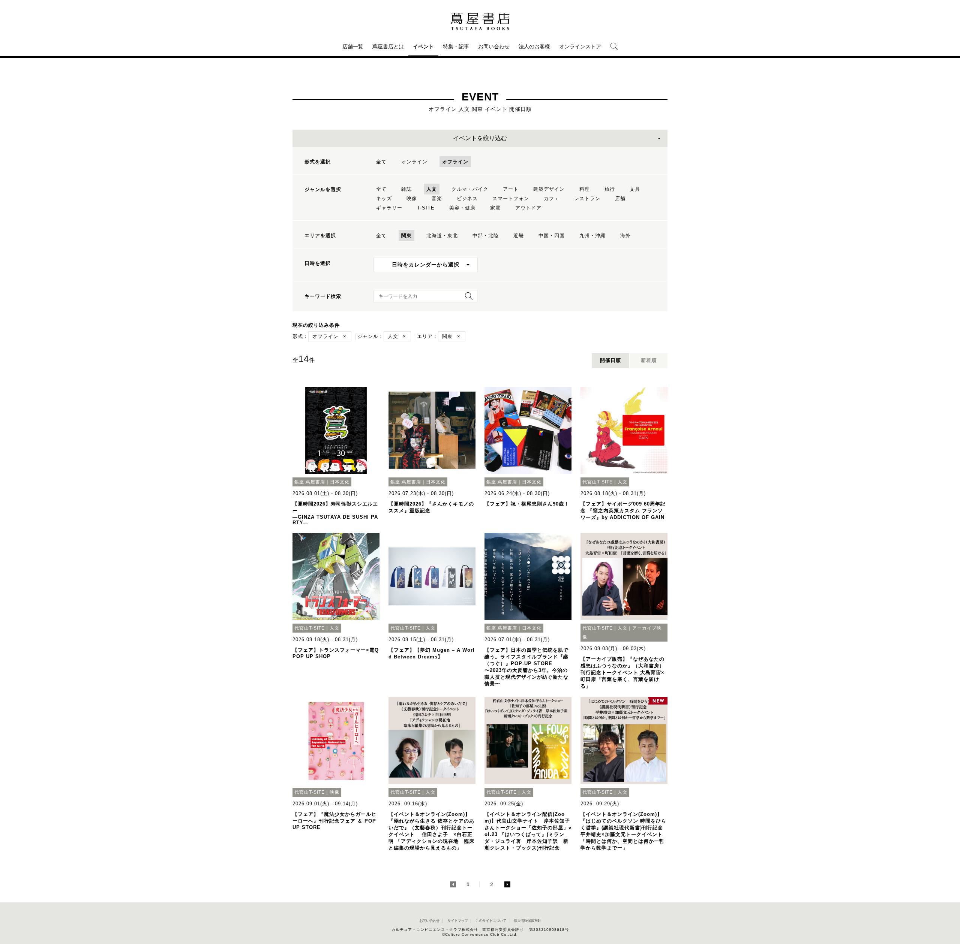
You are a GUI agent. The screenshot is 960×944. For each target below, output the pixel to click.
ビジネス (467, 198)
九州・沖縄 (592, 235)
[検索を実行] (466, 298)
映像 (411, 198)
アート (511, 189)
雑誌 (406, 189)
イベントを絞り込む (480, 138)
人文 (431, 189)
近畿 (518, 235)
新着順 (649, 360)
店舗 (620, 198)
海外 (625, 235)
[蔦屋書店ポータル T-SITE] (480, 21)
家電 (495, 208)
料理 (584, 189)
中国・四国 (551, 235)
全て (381, 162)
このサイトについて (491, 921)
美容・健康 (462, 208)
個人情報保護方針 (527, 921)
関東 (406, 235)
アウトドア (528, 208)
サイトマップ (457, 921)
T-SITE (426, 208)
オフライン (455, 162)
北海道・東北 (442, 235)
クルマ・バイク (470, 189)
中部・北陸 (485, 235)
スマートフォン (510, 198)
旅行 (609, 189)
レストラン (587, 198)
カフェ (552, 198)
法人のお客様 (534, 46)
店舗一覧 (352, 46)
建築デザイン (549, 189)
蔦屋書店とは (388, 46)
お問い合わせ (494, 46)
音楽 (437, 198)
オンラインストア (580, 46)
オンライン (414, 162)
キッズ (384, 198)
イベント (423, 46)
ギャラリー (389, 208)
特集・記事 (456, 46)
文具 (635, 189)
